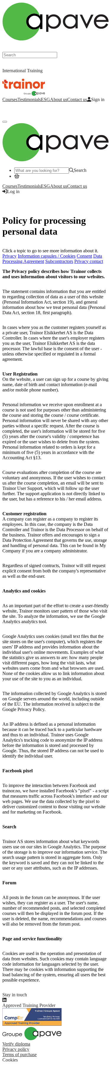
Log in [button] (13, 191)
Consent (84, 256)
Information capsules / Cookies (46, 256)
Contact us (77, 99)
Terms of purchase (19, 1054)
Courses (9, 99)
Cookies (10, 1059)
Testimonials (29, 99)
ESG (45, 99)
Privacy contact (88, 261)
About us (58, 99)
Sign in (97, 99)
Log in (8, 109)
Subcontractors (59, 261)
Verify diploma (16, 1043)
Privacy (9, 256)
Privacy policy (15, 1049)
